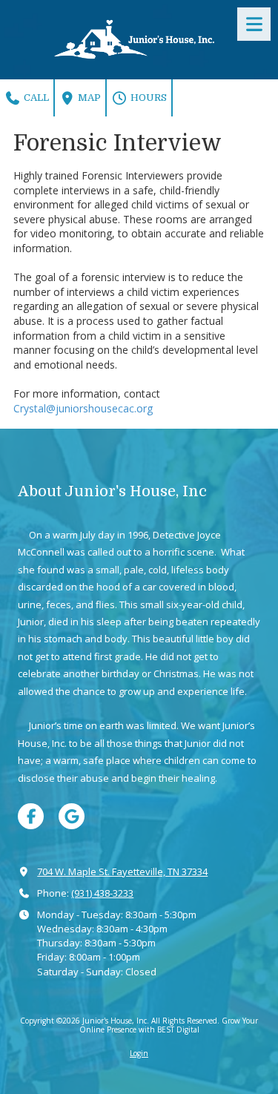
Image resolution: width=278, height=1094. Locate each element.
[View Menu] (254, 24)
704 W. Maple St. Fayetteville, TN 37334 (122, 871)
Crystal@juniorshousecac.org (83, 408)
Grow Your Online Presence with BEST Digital (169, 1025)
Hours (147, 97)
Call (35, 97)
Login (139, 1053)
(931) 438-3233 (102, 893)
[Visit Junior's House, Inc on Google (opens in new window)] (72, 816)
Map (88, 97)
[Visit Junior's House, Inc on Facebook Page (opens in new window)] (31, 816)
